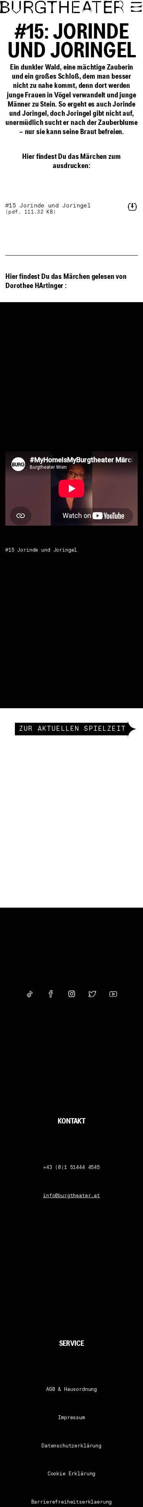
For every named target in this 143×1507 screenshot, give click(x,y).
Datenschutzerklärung (71, 1446)
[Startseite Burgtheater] (62, 7)
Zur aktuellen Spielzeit (72, 729)
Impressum (71, 1417)
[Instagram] (71, 994)
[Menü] (136, 6)
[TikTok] (29, 994)
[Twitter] (92, 994)
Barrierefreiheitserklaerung (71, 1502)
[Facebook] (50, 994)
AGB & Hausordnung (71, 1389)
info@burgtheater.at (71, 1195)
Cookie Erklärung (71, 1473)
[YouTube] (113, 994)
